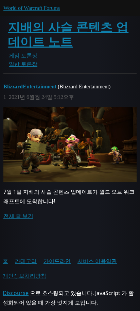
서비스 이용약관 (97, 261)
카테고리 (26, 261)
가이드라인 (57, 261)
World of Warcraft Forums (31, 8)
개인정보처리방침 (24, 275)
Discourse (16, 293)
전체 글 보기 (18, 216)
